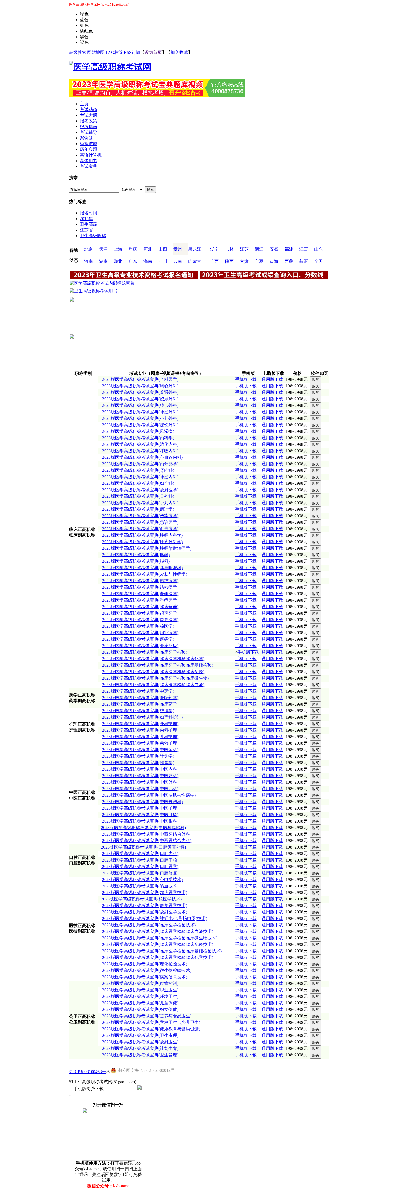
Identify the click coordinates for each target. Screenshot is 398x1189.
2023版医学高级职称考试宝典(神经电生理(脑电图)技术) (154, 918)
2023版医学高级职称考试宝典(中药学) (138, 691)
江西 (303, 249)
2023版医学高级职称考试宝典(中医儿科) (140, 788)
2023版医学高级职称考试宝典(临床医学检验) (144, 652)
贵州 (177, 249)
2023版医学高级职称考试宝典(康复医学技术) (144, 905)
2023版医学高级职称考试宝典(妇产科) (138, 483)
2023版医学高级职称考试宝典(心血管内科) (142, 457)
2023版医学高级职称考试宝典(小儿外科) (140, 418)
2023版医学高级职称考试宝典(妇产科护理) (142, 717)
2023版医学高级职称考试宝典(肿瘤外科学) (142, 541)
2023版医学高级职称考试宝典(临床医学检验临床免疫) (153, 671)
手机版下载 (246, 379)
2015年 (86, 218)
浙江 (259, 249)
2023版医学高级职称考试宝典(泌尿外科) (140, 399)
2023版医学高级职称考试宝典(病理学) (138, 509)
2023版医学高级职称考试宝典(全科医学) (140, 379)
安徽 (274, 249)
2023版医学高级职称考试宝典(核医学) (138, 626)
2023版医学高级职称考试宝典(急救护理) (140, 743)
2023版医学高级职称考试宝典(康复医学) (140, 619)
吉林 (229, 249)
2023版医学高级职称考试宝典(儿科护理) (140, 736)
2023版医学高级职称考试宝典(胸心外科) (140, 386)
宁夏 (259, 261)
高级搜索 (77, 52)
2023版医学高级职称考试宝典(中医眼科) (140, 821)
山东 (318, 249)
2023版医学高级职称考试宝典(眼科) (136, 561)
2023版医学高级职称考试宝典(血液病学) (140, 528)
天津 (103, 249)
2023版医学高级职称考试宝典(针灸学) (138, 756)
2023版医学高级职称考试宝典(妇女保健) (140, 1009)
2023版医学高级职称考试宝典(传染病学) (140, 515)
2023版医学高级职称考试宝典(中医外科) (140, 782)
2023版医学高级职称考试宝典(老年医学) (140, 593)
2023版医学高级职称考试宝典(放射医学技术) (144, 912)
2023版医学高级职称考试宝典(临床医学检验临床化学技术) (157, 957)
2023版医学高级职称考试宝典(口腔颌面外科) (143, 847)
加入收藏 (179, 52)
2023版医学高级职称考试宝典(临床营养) (140, 606)
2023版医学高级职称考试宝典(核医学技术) (141, 899)
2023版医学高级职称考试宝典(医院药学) (140, 697)
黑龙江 (194, 249)
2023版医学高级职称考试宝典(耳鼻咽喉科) (142, 567)
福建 (289, 249)
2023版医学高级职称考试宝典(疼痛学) (138, 639)
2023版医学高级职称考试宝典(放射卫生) (140, 1042)
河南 (88, 261)
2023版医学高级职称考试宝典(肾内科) (138, 470)
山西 (162, 249)
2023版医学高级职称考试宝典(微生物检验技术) (146, 970)
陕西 (229, 261)
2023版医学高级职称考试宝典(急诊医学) (140, 522)
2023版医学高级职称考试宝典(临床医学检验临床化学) (153, 658)
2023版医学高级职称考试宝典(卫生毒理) (140, 1035)
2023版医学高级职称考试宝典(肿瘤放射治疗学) (146, 548)
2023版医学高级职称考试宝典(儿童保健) (140, 1003)
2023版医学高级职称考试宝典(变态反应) (140, 645)
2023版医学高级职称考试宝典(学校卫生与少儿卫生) (151, 1022)
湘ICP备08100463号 (87, 1071)
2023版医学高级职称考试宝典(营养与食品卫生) (146, 1016)
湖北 (118, 261)
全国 (318, 261)
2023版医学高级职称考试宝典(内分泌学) (140, 463)
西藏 (289, 261)
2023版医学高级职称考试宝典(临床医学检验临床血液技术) (157, 931)
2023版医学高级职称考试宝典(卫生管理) (139, 1055)
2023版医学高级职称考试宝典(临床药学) (140, 704)
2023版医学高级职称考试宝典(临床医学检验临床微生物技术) (159, 938)
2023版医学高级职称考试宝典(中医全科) (140, 749)
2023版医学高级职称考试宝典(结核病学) (140, 587)
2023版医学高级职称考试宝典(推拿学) (138, 762)
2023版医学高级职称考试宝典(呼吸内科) (140, 450)
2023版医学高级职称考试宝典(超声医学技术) (144, 892)
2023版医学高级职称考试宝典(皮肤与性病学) (144, 574)
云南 (177, 261)
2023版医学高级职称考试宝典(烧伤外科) (140, 424)
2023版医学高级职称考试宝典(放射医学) (140, 489)
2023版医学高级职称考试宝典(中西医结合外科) (146, 834)
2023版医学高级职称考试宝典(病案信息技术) (144, 977)
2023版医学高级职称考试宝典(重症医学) (140, 600)
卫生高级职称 (93, 235)
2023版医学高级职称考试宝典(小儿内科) (139, 502)
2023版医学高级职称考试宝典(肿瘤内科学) (142, 535)
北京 (88, 249)
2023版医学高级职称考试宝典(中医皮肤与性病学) (149, 795)
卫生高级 (88, 224)
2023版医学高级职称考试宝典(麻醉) (136, 554)
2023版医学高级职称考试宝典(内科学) (138, 437)
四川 (162, 261)
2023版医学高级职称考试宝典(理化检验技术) (144, 964)
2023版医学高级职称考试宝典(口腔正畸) (140, 860)
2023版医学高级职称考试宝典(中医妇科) (140, 775)
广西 (214, 261)
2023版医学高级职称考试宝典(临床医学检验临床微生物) (155, 678)
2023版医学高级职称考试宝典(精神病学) (140, 580)
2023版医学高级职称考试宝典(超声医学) (140, 613)
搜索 (150, 190)
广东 (133, 261)
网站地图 (96, 52)
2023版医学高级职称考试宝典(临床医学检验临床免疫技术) (157, 944)
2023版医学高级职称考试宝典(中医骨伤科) (142, 801)
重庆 (133, 249)
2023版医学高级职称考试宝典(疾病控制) (140, 983)
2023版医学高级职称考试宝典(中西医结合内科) (146, 840)
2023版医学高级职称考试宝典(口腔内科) (140, 853)
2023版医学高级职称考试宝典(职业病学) (140, 632)
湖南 (103, 261)
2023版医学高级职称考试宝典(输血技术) (140, 886)
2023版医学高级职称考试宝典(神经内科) (140, 476)
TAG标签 (114, 52)
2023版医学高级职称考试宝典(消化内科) (140, 444)
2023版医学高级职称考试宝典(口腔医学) (139, 866)
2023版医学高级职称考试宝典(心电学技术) (142, 879)
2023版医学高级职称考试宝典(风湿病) (138, 431)
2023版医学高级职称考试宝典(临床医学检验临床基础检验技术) (162, 951)
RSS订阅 (132, 52)
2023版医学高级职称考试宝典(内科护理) (140, 730)
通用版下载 (272, 379)
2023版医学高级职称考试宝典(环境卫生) (140, 996)
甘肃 (244, 261)
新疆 (303, 261)
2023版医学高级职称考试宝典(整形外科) (140, 405)
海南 (147, 261)
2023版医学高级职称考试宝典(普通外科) (140, 392)
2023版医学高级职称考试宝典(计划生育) (139, 1048)
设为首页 (153, 52)
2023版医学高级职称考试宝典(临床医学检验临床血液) (153, 684)
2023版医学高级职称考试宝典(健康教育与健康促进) (151, 1029)
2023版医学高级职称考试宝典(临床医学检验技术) (149, 925)
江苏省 (86, 230)
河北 (147, 249)
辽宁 (214, 249)
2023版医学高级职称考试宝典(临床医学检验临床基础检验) (157, 665)
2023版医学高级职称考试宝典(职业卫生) (140, 990)
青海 (274, 261)
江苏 (244, 249)
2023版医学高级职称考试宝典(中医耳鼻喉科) (143, 827)
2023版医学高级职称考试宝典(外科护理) (140, 723)
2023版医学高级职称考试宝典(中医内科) (140, 769)
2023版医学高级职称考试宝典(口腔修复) (140, 873)
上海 (118, 249)
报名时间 (88, 213)
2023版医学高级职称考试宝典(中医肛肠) (140, 814)
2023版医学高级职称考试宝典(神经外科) (140, 412)
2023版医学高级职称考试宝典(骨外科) (138, 496)
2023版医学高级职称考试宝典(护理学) (138, 710)
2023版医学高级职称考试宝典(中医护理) (140, 808)
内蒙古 (194, 261)
